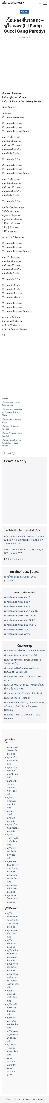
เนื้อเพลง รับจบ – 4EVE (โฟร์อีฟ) (21, 655)
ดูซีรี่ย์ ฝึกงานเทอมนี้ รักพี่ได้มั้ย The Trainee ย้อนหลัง (12, 920)
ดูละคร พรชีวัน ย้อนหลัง (12, 933)
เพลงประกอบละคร (11, 1071)
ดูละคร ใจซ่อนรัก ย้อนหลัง (12, 760)
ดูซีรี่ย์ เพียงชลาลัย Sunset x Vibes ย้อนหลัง (12, 787)
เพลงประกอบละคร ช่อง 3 (17, 597)
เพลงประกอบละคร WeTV (17, 634)
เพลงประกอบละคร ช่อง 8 (17, 606)
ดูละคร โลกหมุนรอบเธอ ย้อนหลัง (13, 827)
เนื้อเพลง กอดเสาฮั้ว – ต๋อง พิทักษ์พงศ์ (23, 693)
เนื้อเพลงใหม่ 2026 (13, 3)
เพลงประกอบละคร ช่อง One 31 (20, 615)
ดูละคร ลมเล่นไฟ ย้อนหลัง (12, 878)
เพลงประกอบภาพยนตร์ (11, 1061)
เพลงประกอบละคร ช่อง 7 (17, 602)
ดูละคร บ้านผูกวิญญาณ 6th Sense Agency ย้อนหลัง (13, 981)
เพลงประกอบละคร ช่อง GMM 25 (21, 611)
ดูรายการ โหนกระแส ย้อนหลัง (12, 898)
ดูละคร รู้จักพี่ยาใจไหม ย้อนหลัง (12, 967)
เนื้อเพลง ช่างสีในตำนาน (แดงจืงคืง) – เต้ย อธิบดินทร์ (12, 443)
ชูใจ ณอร (8, 453)
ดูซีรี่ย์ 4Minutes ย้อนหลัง (11, 943)
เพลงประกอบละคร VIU (16, 629)
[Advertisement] (24, 65)
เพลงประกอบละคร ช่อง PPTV (19, 620)
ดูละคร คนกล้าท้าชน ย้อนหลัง (12, 888)
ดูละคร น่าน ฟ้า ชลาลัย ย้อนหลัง (12, 750)
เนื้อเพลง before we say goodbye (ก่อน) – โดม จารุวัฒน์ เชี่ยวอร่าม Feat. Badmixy (24, 706)
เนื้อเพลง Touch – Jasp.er (17, 698)
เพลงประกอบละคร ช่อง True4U (20, 625)
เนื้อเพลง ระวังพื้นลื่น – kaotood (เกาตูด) (24, 650)
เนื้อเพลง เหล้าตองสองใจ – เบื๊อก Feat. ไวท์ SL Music (12, 412)
